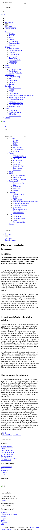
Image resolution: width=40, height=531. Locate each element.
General (34, 527)
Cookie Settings (6, 529)
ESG (2, 469)
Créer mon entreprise (7, 452)
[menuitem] (6, 26)
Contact (3, 500)
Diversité (5, 435)
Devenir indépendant (7, 454)
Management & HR (14, 435)
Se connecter (9, 22)
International (5, 470)
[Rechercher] (25, 3)
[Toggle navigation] (6, 129)
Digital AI (4, 472)
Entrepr (6, 467)
